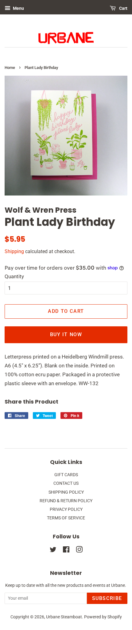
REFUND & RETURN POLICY (66, 500)
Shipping (14, 251)
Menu (18, 8)
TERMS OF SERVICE (66, 518)
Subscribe (107, 598)
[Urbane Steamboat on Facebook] (66, 550)
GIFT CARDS (66, 474)
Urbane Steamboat (64, 617)
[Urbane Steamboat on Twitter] (53, 550)
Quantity (14, 276)
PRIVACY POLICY (66, 509)
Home (10, 67)
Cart (122, 8)
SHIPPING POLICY (66, 492)
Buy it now (66, 334)
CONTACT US (66, 483)
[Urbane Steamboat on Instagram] (79, 550)
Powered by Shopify (103, 617)
